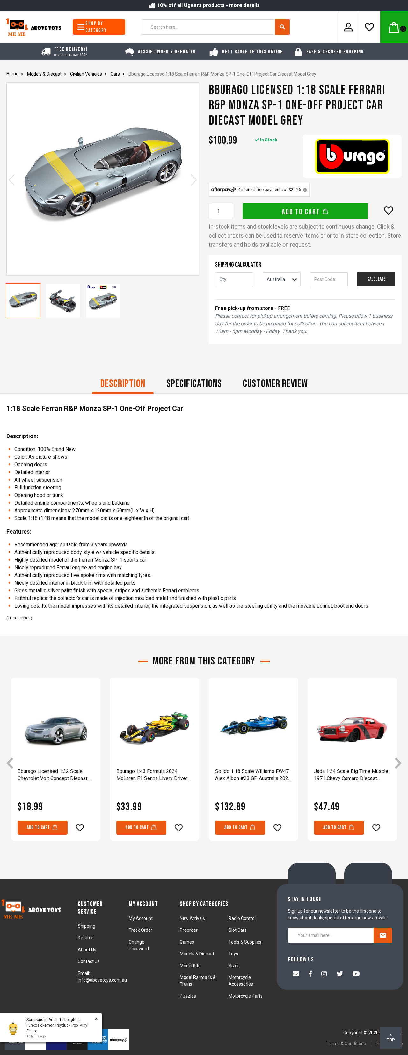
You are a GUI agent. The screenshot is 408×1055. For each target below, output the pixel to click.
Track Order (140, 930)
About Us (87, 949)
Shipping (86, 926)
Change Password (139, 945)
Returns (86, 937)
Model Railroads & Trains (198, 981)
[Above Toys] (34, 27)
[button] (388, 210)
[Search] (282, 27)
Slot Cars (238, 930)
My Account (141, 918)
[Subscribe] (383, 935)
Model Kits (190, 965)
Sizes (234, 965)
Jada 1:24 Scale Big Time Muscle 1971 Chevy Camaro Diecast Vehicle (351, 775)
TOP (391, 1039)
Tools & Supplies (245, 942)
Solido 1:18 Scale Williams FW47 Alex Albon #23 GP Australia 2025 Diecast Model (253, 775)
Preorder (189, 930)
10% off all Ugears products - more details (208, 5)
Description (122, 383)
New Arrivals (192, 918)
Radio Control (242, 918)
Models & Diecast (197, 953)
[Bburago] (352, 156)
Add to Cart (302, 211)
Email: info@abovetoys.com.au (102, 977)
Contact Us (89, 961)
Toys (233, 953)
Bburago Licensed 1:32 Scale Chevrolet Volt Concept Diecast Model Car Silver (52, 775)
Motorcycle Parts (246, 995)
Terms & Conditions (346, 1043)
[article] (55, 764)
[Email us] (296, 974)
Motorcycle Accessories (241, 981)
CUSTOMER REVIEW (275, 383)
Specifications (194, 383)
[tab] (123, 384)
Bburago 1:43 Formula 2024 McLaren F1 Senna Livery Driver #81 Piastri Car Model (151, 775)
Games (187, 942)
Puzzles (188, 995)
